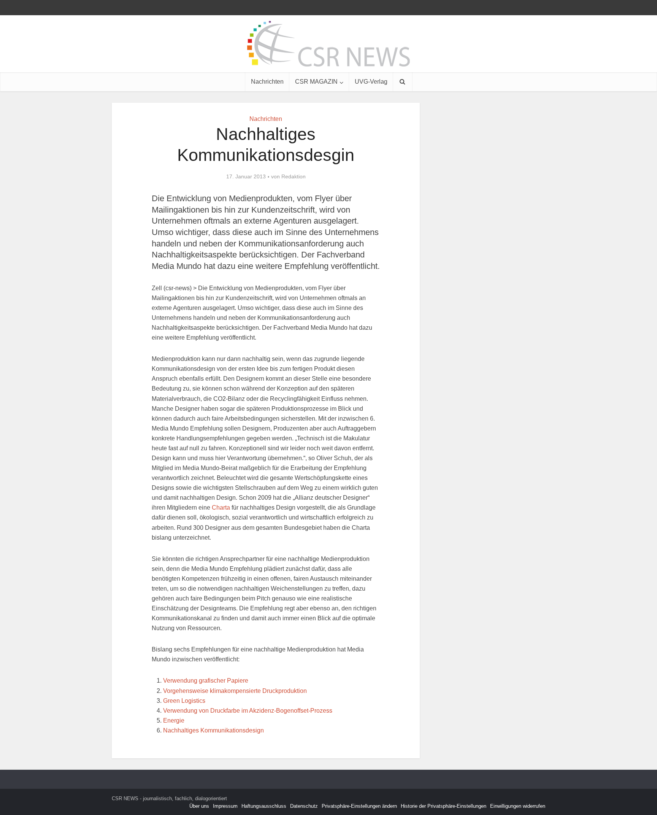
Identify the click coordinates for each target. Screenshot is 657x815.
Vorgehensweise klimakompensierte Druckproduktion (235, 691)
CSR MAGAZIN (316, 81)
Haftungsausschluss (263, 806)
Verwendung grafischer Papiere (205, 680)
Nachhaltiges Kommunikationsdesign (213, 730)
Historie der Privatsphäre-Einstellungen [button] (443, 806)
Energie (173, 720)
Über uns (199, 806)
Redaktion (293, 176)
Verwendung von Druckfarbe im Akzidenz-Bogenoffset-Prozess (247, 710)
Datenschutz (304, 806)
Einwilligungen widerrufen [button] (517, 806)
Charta (220, 507)
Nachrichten (267, 81)
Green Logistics (184, 700)
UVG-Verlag (371, 81)
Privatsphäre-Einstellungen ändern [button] (359, 806)
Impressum (225, 806)
